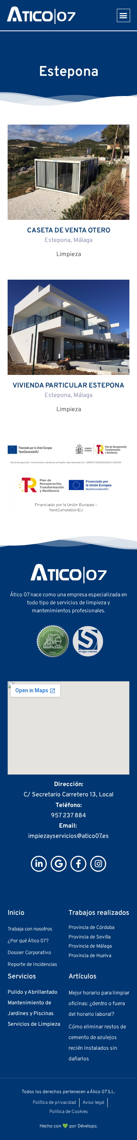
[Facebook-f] (78, 864)
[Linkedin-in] (39, 864)
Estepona (57, 240)
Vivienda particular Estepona (68, 385)
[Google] (59, 864)
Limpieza (68, 254)
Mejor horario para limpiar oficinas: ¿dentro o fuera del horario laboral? (98, 1004)
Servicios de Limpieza (34, 1024)
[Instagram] (98, 864)
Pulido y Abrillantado (32, 992)
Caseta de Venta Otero (68, 230)
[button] (123, 15)
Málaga (82, 240)
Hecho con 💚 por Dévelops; (68, 1126)
